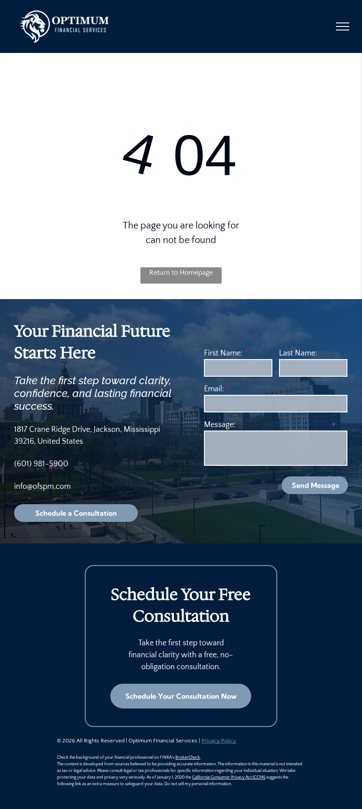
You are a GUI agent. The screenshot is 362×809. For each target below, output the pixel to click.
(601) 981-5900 (41, 464)
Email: (214, 389)
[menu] (342, 26)
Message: (219, 424)
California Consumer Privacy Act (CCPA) (228, 777)
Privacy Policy (218, 741)
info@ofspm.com (42, 486)
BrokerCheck (187, 757)
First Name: (223, 353)
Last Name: (298, 353)
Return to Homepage (181, 273)
